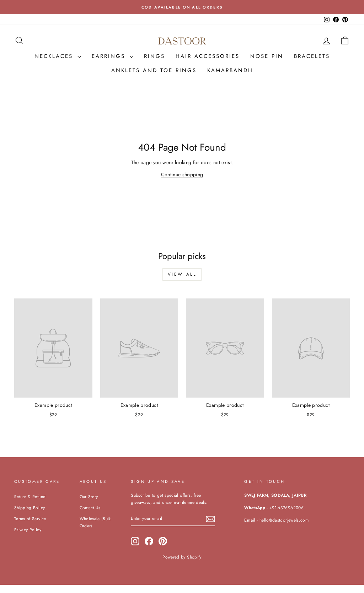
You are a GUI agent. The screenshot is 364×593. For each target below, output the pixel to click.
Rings (154, 56)
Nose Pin (266, 56)
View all (182, 274)
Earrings (110, 56)
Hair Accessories (208, 56)
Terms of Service (30, 519)
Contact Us (90, 508)
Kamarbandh (230, 70)
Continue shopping (182, 174)
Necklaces (55, 56)
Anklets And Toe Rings (154, 70)
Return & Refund (30, 497)
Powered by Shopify (181, 557)
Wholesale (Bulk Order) (95, 522)
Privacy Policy (27, 530)
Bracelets (312, 56)
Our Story (89, 497)
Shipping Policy (29, 508)
